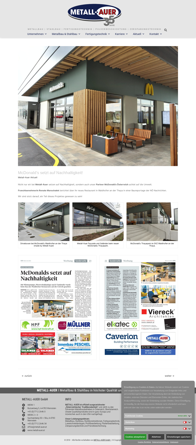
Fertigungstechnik (96, 34)
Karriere (120, 34)
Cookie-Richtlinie (144, 442)
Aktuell (137, 34)
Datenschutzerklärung (160, 442)
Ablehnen (156, 436)
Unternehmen (35, 34)
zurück (27, 375)
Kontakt (154, 34)
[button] (165, 30)
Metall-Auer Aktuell (27, 177)
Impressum (174, 442)
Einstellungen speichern (179, 436)
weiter (169, 375)
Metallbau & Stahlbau (64, 34)
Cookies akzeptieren (135, 436)
